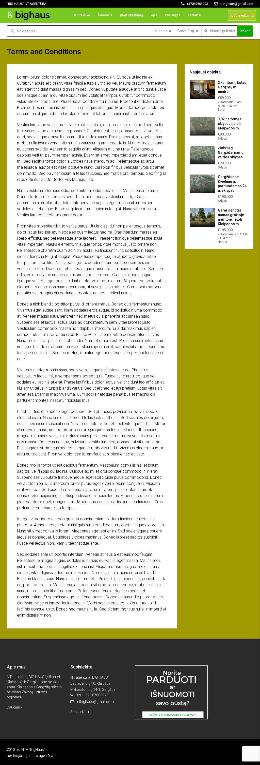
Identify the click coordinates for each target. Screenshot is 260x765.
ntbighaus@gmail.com (95, 702)
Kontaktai (194, 15)
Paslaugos (172, 15)
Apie (154, 15)
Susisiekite (79, 712)
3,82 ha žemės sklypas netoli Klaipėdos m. (229, 123)
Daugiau (14, 707)
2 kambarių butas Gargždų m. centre (232, 87)
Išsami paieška (222, 31)
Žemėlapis (105, 15)
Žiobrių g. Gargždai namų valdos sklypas (230, 152)
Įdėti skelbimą (131, 15)
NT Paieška (82, 15)
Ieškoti (245, 31)
